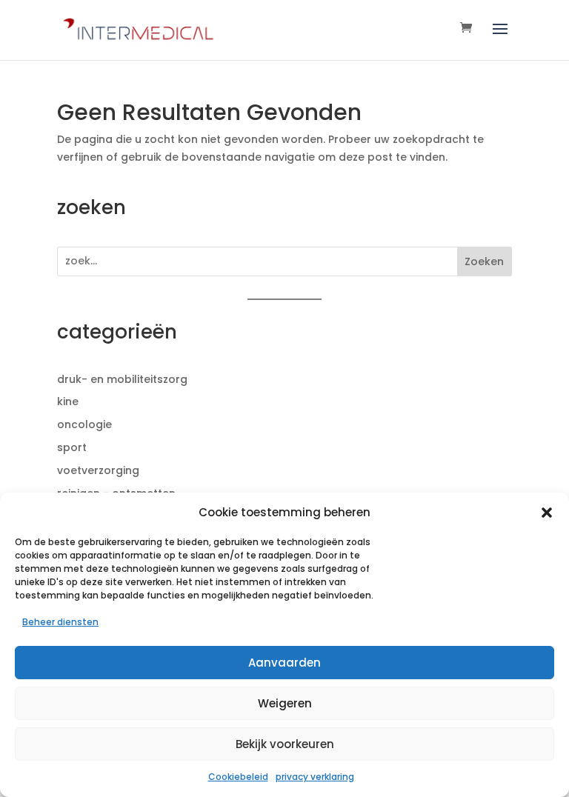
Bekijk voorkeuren (285, 744)
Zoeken (484, 261)
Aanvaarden (284, 662)
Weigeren (285, 703)
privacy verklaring (315, 776)
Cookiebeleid (238, 776)
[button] (546, 512)
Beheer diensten (60, 622)
